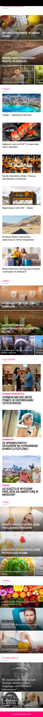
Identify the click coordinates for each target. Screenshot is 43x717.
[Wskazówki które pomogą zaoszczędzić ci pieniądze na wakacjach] (21, 256)
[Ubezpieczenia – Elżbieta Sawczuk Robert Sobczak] (17, 347)
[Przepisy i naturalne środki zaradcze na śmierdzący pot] (21, 619)
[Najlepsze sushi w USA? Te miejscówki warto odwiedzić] (21, 132)
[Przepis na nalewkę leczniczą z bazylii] (17, 568)
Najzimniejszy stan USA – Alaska (17, 208)
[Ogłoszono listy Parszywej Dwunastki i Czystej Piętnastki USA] (21, 596)
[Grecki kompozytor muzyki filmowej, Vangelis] (10, 700)
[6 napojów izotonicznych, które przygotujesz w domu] (21, 550)
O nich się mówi (8, 676)
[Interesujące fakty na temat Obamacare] (21, 304)
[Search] (40, 3)
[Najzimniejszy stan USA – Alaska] (21, 195)
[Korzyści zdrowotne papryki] (21, 642)
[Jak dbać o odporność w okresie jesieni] (21, 33)
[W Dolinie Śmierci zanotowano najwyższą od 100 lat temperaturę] (21, 224)
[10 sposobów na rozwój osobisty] (17, 77)
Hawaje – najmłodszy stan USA (16, 115)
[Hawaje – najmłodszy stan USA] (21, 103)
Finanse (6, 485)
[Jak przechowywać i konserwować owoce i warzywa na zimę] (21, 329)
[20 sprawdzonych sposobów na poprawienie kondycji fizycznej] (21, 423)
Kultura (26, 702)
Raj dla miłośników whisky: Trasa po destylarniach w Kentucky (19, 177)
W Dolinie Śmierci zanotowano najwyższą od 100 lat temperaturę (18, 238)
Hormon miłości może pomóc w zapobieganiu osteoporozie (17, 400)
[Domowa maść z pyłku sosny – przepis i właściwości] (21, 58)
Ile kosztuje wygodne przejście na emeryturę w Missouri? (20, 491)
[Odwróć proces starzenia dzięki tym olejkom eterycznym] (21, 525)
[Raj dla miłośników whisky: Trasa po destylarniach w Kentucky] (21, 164)
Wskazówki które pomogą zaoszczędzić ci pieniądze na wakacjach (21, 270)
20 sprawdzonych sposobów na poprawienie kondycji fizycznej (20, 446)
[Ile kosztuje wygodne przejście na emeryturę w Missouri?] (21, 469)
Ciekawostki (8, 440)
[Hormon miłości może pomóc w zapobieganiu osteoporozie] (21, 377)
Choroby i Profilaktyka (13, 394)
